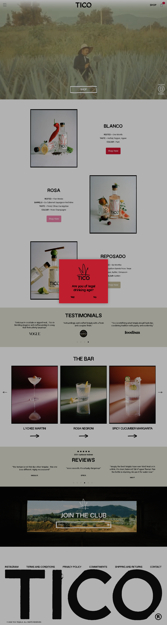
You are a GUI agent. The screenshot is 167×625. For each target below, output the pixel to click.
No (95, 297)
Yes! (72, 297)
